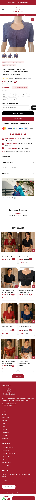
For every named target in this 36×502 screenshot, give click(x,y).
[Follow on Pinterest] (17, 493)
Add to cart (18, 113)
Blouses (4, 421)
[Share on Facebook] (7, 198)
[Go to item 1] (4, 55)
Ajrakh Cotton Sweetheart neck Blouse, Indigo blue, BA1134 (25, 363)
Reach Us (5, 439)
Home (4, 415)
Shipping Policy (6, 462)
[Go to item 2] (10, 55)
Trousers (4, 430)
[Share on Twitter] (9, 198)
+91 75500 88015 (7, 406)
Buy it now (18, 119)
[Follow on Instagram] (12, 493)
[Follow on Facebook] (3, 493)
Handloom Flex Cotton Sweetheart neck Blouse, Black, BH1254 (26, 291)
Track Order (6, 465)
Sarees (4, 424)
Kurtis (3, 427)
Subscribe (9, 487)
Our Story (5, 436)
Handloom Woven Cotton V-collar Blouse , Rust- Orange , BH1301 (9, 327)
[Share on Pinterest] (12, 198)
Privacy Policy (6, 456)
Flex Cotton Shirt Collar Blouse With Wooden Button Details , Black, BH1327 (26, 256)
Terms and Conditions (9, 453)
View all (18, 376)
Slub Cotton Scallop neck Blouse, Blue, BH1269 (25, 327)
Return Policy (6, 450)
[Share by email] (15, 198)
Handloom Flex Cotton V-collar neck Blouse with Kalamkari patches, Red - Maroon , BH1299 (9, 256)
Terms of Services (7, 447)
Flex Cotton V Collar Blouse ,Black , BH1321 (8, 291)
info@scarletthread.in (9, 404)
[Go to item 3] (16, 55)
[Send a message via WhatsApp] (3, 499)
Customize (5, 433)
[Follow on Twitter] (7, 493)
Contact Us (5, 459)
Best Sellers (5, 418)
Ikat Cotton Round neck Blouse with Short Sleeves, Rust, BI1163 (9, 363)
